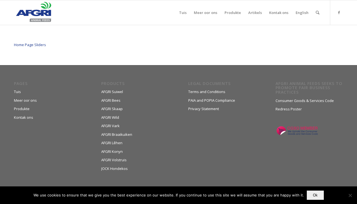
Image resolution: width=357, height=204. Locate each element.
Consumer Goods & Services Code (305, 100)
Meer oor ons (25, 100)
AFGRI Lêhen (111, 142)
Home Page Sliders (30, 44)
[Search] (317, 12)
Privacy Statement (203, 108)
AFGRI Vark (110, 125)
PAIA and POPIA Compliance (211, 100)
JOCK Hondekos (114, 168)
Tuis (17, 91)
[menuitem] (182, 12)
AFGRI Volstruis (114, 159)
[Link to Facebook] (339, 12)
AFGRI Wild (110, 117)
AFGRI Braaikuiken (116, 134)
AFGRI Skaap (112, 108)
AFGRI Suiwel (112, 91)
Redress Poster (289, 109)
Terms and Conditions (206, 91)
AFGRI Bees (110, 100)
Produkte (22, 108)
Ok (315, 195)
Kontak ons (23, 117)
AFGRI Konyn (112, 151)
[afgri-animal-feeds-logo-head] (33, 12)
